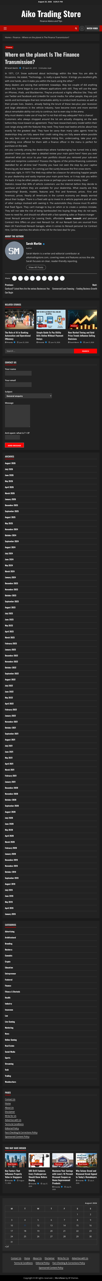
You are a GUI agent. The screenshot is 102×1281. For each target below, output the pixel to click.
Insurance (9, 1009)
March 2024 (10, 571)
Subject (8, 391)
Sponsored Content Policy (17, 1136)
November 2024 (11, 529)
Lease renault (73, 218)
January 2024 (10, 577)
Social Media (10, 1051)
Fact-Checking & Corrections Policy (21, 1132)
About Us (9, 1107)
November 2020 (11, 793)
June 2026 (9, 475)
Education (9, 967)
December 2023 (11, 583)
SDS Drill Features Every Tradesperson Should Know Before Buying (38, 1175)
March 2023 (10, 637)
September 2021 (11, 733)
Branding (8, 943)
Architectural (10, 937)
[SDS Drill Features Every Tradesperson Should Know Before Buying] (39, 1160)
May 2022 (9, 697)
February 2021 (11, 775)
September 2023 (12, 601)
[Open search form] (76, 28)
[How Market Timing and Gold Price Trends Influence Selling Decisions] (82, 319)
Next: (74, 286)
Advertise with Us (13, 1120)
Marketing (9, 1027)
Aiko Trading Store (51, 13)
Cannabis (8, 955)
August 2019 (10, 883)
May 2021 (9, 757)
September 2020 (12, 805)
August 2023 (10, 607)
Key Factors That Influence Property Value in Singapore (13, 1174)
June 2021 (9, 751)
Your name (10, 369)
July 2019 (9, 889)
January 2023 (10, 649)
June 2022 (9, 691)
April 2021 (9, 763)
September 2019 (12, 877)
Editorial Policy (12, 1128)
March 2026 (10, 493)
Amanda (10, 342)
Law (6, 1015)
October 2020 (10, 799)
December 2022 (11, 655)
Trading (8, 1075)
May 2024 (9, 565)
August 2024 (10, 547)
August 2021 (10, 739)
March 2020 (10, 841)
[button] (5, 28)
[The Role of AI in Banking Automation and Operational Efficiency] (19, 319)
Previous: (27, 288)
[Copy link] (62, 278)
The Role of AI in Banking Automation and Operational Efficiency (18, 335)
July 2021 (9, 745)
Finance (9, 47)
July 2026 (9, 469)
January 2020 (10, 853)
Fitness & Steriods (12, 991)
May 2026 (9, 481)
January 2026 (10, 499)
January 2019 (10, 914)
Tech (7, 1069)
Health (7, 997)
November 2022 (11, 661)
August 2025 (10, 517)
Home (8, 1103)
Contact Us (10, 1099)
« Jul (7, 1246)
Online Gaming (11, 1039)
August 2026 (10, 463)
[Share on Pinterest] (38, 278)
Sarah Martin (13, 68)
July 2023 (9, 613)
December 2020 (11, 787)
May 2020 (9, 829)
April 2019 (9, 908)
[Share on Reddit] (44, 278)
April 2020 (9, 835)
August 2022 (10, 679)
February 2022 (11, 709)
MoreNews (60, 1278)
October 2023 (10, 595)
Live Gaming (10, 1021)
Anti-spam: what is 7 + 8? (17, 433)
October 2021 (10, 727)
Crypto (8, 961)
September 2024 (12, 541)
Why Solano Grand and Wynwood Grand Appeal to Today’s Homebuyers (86, 1174)
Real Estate (9, 1045)
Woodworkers (10, 1081)
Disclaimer (10, 1111)
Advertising (9, 931)
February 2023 (11, 643)
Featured (8, 979)
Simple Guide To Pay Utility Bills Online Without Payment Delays (49, 335)
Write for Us (10, 1115)
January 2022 (10, 715)
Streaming (9, 1063)
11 (25, 1225)
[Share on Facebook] (14, 278)
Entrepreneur (10, 973)
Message (9, 403)
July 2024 (9, 553)
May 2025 (9, 523)
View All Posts (36, 267)
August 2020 (10, 811)
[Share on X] (20, 278)
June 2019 (9, 895)
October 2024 (10, 535)
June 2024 (9, 559)
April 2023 (9, 631)
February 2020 (11, 847)
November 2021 (11, 721)
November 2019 (11, 865)
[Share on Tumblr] (50, 278)
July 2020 (9, 817)
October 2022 (10, 667)
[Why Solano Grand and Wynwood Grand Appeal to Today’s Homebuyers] (86, 1160)
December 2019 (11, 859)
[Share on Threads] (56, 278)
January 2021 (10, 781)
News (7, 1033)
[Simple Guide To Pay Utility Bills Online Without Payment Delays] (50, 319)
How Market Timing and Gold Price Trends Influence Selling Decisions (81, 335)
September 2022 (12, 673)
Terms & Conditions (14, 1124)
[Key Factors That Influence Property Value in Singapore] (15, 1160)
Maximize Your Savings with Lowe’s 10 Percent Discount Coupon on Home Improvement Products (62, 1177)
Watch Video (92, 28)
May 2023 (9, 625)
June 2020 (9, 823)
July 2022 (9, 685)
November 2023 (11, 589)
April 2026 (9, 487)
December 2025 (11, 505)
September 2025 (12, 511)
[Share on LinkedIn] (26, 278)
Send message (14, 445)
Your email (10, 380)
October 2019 (10, 871)
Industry (8, 1003)
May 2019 (9, 901)
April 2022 (9, 703)
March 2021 (9, 769)
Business (8, 949)
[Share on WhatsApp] (32, 278)
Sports (7, 1057)
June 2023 (9, 619)
